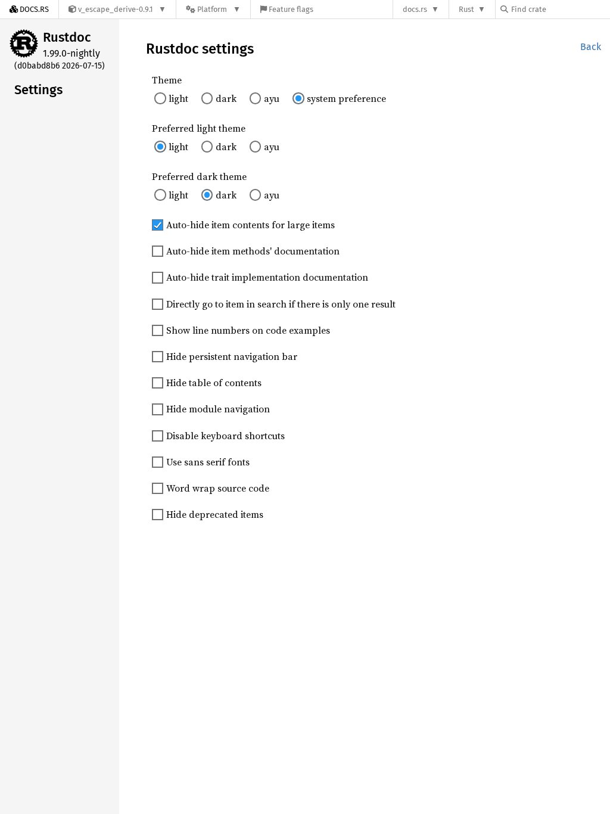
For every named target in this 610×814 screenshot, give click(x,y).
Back (590, 46)
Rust (466, 9)
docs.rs (415, 9)
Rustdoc (67, 37)
